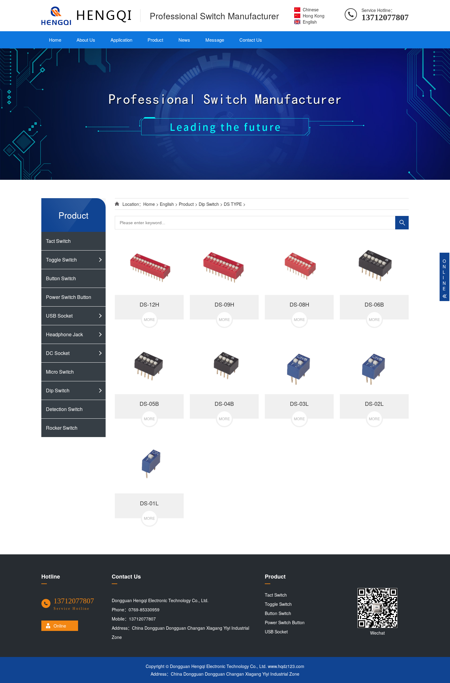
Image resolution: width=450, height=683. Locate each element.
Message (214, 39)
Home (55, 39)
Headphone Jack (64, 334)
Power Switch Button (68, 296)
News (184, 39)
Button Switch (61, 278)
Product (155, 39)
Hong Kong (313, 16)
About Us (86, 39)
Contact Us (250, 39)
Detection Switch (64, 409)
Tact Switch (58, 240)
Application (121, 39)
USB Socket (59, 315)
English (310, 22)
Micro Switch (60, 371)
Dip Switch (57, 390)
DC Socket (57, 353)
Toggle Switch (61, 259)
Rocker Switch (61, 427)
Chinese (311, 9)
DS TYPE (233, 204)
